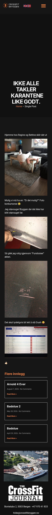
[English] (25, 5)
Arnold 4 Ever (16, 384)
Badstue (12, 428)
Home (19, 106)
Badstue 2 (14, 406)
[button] (43, 5)
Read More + (12, 394)
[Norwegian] (29, 5)
